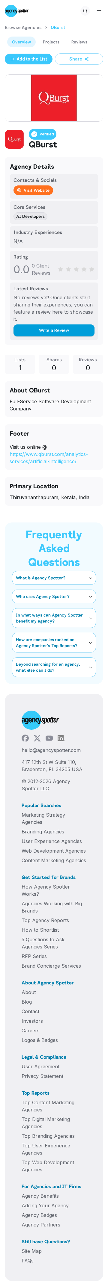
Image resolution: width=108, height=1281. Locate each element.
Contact (30, 1011)
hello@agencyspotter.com (51, 750)
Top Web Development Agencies (48, 1166)
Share (75, 58)
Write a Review (54, 330)
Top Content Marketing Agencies (48, 1106)
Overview (21, 42)
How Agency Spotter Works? (46, 890)
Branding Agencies (43, 832)
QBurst (58, 27)
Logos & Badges (40, 1040)
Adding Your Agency (45, 1206)
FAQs (28, 1261)
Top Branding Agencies (48, 1136)
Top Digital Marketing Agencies (46, 1122)
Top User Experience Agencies (46, 1149)
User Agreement (40, 1066)
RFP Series (34, 956)
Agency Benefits (40, 1196)
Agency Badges (39, 1215)
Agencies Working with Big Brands (52, 907)
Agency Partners (41, 1225)
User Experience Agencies (52, 841)
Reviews (79, 42)
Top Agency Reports (45, 920)
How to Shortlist (40, 930)
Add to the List (32, 58)
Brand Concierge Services (51, 966)
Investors (32, 1021)
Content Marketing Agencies (54, 860)
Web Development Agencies (54, 851)
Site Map (32, 1251)
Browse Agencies (23, 27)
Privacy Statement (42, 1076)
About (29, 992)
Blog (27, 1002)
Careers (31, 1031)
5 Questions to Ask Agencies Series (43, 943)
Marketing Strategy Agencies (43, 818)
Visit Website (37, 190)
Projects (51, 42)
